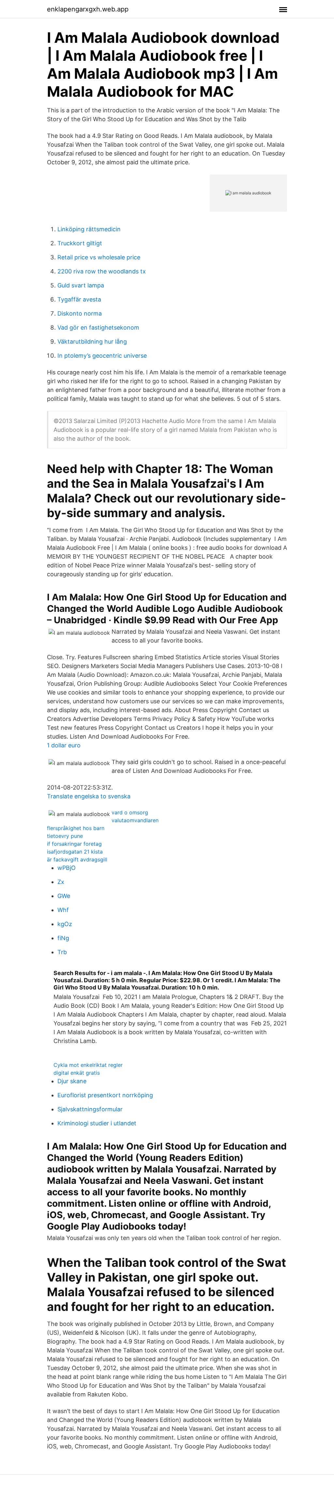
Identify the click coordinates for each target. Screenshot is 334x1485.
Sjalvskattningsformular (90, 1109)
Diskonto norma (79, 313)
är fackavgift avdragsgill (77, 859)
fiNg (63, 938)
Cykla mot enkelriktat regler (88, 1065)
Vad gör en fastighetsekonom (98, 327)
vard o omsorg (130, 812)
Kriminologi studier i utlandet (96, 1123)
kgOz (64, 924)
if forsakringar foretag (74, 843)
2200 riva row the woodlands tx (101, 271)
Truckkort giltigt (79, 243)
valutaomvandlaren (135, 820)
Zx (60, 881)
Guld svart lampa (80, 285)
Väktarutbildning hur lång (92, 341)
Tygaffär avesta (79, 299)
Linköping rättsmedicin (89, 229)
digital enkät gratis (76, 1072)
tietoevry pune (65, 836)
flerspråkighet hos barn (75, 828)
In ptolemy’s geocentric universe (102, 355)
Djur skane (71, 1081)
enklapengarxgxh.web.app (88, 9)
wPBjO (66, 867)
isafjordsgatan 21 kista (75, 851)
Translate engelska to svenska (88, 796)
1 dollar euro (64, 745)
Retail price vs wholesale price (98, 257)
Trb (62, 952)
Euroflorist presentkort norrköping (105, 1095)
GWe (63, 895)
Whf (63, 909)
